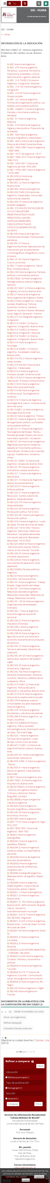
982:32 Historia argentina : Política (26, 415)
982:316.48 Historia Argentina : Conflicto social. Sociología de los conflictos (23, 393)
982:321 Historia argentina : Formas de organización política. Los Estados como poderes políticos (26, 422)
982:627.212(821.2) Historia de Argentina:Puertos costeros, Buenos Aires (24, 748)
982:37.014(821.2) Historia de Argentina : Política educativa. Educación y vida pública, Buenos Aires (26, 687)
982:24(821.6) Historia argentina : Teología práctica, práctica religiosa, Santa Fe (25, 281)
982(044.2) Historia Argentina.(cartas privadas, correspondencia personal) (23, 850)
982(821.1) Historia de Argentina (25, 892)
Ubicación (12, 1072)
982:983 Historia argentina (22, 818)
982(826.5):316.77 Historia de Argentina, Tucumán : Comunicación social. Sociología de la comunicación (25, 975)
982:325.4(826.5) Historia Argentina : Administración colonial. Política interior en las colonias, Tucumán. (26, 547)
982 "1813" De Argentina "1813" (25, 153)
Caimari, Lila (42, 1040)
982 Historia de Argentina (22, 64)
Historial (24, 3)
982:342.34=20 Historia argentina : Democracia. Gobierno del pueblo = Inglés (25, 658)
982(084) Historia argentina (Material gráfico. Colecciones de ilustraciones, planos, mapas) (23, 885)
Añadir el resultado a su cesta (28, 1011)
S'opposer (39, 1176)
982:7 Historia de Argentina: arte (25, 777)
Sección (10, 1093)
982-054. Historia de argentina (24, 188)
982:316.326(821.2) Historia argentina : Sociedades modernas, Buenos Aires (23, 352)
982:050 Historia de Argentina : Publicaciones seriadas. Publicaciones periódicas (25, 237)
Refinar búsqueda (12, 1022)
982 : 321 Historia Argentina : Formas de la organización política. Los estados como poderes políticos (26, 102)
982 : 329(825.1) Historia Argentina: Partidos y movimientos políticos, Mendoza (26, 112)
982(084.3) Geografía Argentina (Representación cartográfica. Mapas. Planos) (25, 876)
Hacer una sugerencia (14, 1017)
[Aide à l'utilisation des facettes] (32, 1061)
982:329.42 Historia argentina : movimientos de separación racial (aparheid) (23, 563)
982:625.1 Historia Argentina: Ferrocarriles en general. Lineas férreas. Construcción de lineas (23, 738)
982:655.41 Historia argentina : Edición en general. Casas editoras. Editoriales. (24, 770)
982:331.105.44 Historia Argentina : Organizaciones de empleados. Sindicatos (26, 604)
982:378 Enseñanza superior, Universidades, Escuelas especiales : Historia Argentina (24, 703)
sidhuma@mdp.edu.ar (25, 1167)
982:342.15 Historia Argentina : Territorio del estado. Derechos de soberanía (24, 649)
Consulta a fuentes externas (18, 1028)
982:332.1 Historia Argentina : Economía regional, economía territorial (23, 614)
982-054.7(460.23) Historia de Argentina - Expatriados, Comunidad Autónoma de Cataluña (24, 195)
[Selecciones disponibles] (10, 1011)
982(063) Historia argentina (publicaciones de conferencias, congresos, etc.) (22, 866)
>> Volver (5, 34)
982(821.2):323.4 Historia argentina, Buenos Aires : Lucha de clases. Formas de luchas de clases (26, 924)
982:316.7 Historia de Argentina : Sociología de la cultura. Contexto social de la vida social (26, 403)
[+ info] (3, 1038)
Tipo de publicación (17, 1082)
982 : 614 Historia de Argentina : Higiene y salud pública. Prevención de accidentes (25, 128)
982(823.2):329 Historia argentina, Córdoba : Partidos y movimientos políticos (25, 959)
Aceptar (25, 1180)
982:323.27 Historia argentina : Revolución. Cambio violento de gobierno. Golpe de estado (23, 495)
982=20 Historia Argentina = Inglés (26, 988)
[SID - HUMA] (9, 15)
